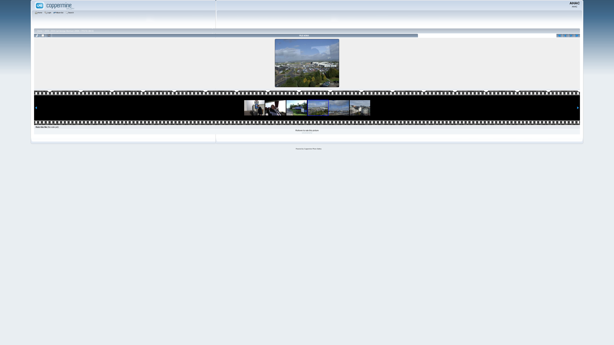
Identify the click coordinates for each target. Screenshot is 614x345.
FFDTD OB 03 (87, 31)
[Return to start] (559, 35)
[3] (307, 133)
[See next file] (571, 35)
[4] (309, 133)
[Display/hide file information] (43, 35)
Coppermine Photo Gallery (313, 149)
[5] (311, 133)
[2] (305, 133)
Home (40, 31)
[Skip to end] (577, 35)
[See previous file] (565, 35)
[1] (303, 133)
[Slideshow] (49, 35)
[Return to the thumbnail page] (37, 35)
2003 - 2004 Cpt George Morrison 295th (62, 31)
